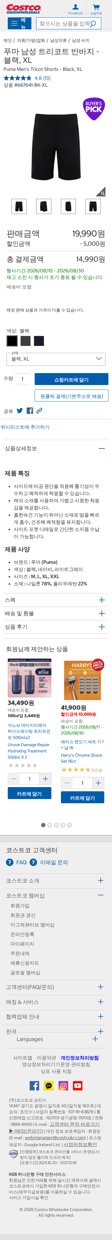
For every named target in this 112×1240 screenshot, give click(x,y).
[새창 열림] (14, 1155)
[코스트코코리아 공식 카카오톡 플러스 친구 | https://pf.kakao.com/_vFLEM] (49, 1088)
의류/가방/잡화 (31, 40)
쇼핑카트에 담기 (71, 380)
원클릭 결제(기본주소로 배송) (71, 396)
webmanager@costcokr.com (55, 1137)
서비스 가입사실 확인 (28, 1197)
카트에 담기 (29, 794)
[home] (24, 9)
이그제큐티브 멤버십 (32, 925)
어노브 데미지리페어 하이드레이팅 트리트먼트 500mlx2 (29, 731)
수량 (8, 378)
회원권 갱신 (23, 915)
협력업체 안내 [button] (22, 1016)
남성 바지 (81, 40)
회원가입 (20, 905)
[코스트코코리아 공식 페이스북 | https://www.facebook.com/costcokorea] (35, 1088)
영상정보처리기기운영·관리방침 (56, 1064)
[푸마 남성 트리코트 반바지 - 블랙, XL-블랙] (12, 340)
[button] (95, 23)
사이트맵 (22, 1058)
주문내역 (20, 953)
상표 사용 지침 (56, 1071)
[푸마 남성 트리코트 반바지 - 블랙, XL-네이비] (39, 340)
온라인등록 (22, 934)
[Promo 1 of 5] (43, 825)
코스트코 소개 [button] (22, 880)
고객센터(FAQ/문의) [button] (30, 987)
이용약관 (46, 1058)
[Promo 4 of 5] (62, 825)
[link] (19, 411)
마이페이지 (22, 944)
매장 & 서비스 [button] (22, 1001)
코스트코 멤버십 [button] (25, 895)
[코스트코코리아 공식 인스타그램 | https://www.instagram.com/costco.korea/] (64, 1088)
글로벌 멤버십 (25, 972)
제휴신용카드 (24, 963)
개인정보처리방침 (80, 1058)
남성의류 (58, 40)
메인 (8, 40)
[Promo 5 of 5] (69, 825)
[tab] (56, 880)
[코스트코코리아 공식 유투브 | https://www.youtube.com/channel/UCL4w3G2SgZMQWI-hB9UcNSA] (77, 1088)
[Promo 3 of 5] (56, 825)
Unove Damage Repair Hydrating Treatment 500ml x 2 (29, 751)
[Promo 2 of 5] (49, 825)
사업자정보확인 (80, 1144)
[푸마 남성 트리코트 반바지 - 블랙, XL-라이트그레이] (25, 340)
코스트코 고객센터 (32, 850)
